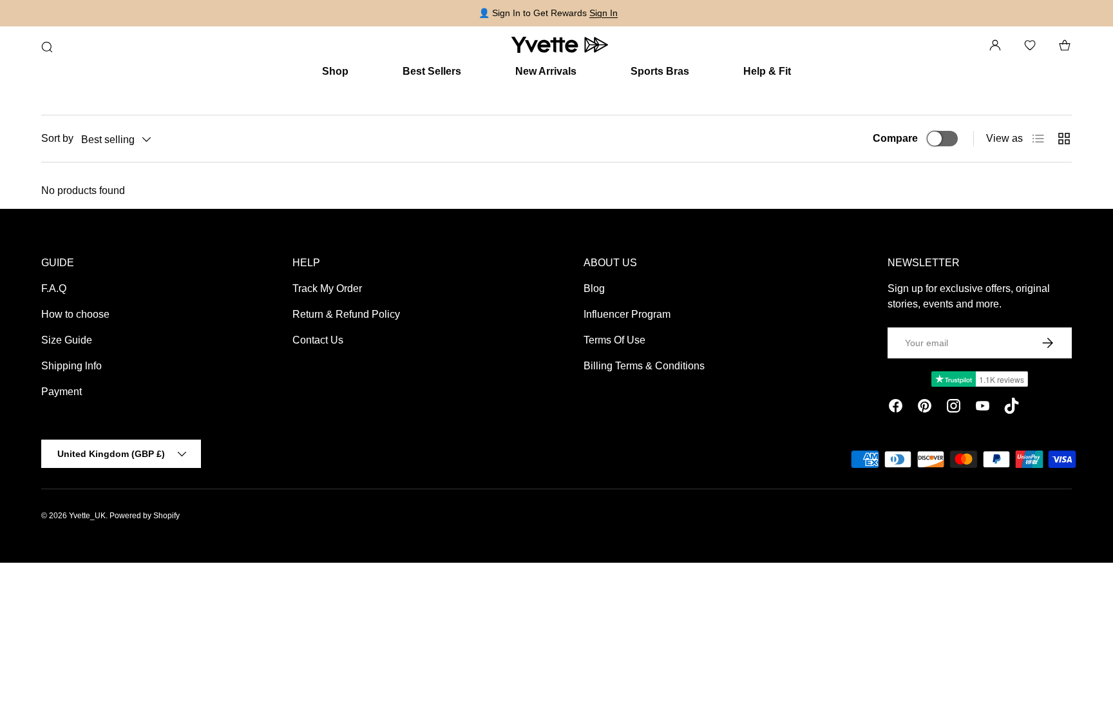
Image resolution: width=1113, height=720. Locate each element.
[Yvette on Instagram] (954, 408)
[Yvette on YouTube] (983, 408)
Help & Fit (767, 71)
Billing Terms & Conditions (644, 365)
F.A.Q (53, 288)
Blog (594, 288)
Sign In (603, 13)
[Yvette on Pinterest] (925, 408)
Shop (335, 71)
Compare (895, 138)
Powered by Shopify (144, 515)
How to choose (75, 314)
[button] (1064, 45)
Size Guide (66, 340)
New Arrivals (545, 71)
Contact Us (317, 340)
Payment (61, 391)
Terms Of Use (614, 340)
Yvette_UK (87, 515)
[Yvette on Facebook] (896, 408)
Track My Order (327, 288)
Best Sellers (432, 71)
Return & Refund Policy (346, 314)
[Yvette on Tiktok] (1012, 408)
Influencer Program (627, 314)
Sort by (57, 138)
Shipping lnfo (71, 365)
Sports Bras (660, 71)
